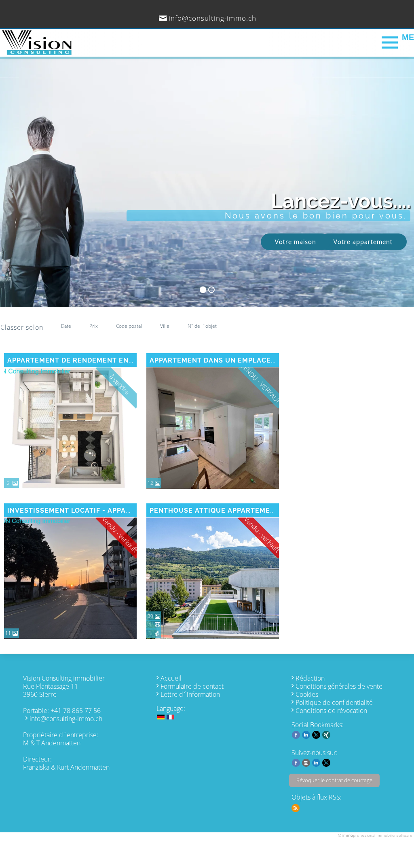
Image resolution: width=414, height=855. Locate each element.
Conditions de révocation (331, 710)
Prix (93, 325)
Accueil (171, 678)
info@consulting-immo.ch (212, 18)
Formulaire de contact (192, 686)
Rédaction (310, 678)
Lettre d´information (190, 694)
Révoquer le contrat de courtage (334, 780)
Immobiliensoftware (394, 835)
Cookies (307, 694)
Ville (164, 325)
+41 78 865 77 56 (76, 710)
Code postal (129, 325)
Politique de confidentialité (334, 702)
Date (66, 325)
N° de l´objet (202, 325)
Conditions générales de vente (339, 686)
